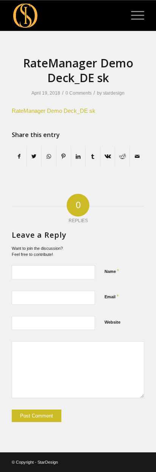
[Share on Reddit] (122, 156)
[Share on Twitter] (34, 156)
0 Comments (79, 93)
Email (112, 296)
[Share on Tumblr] (93, 156)
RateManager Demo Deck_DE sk (53, 110)
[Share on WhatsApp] (49, 156)
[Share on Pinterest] (63, 156)
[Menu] (133, 15)
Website (112, 322)
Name (112, 271)
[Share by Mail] (137, 156)
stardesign (114, 93)
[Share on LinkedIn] (78, 156)
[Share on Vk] (107, 156)
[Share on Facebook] (19, 156)
